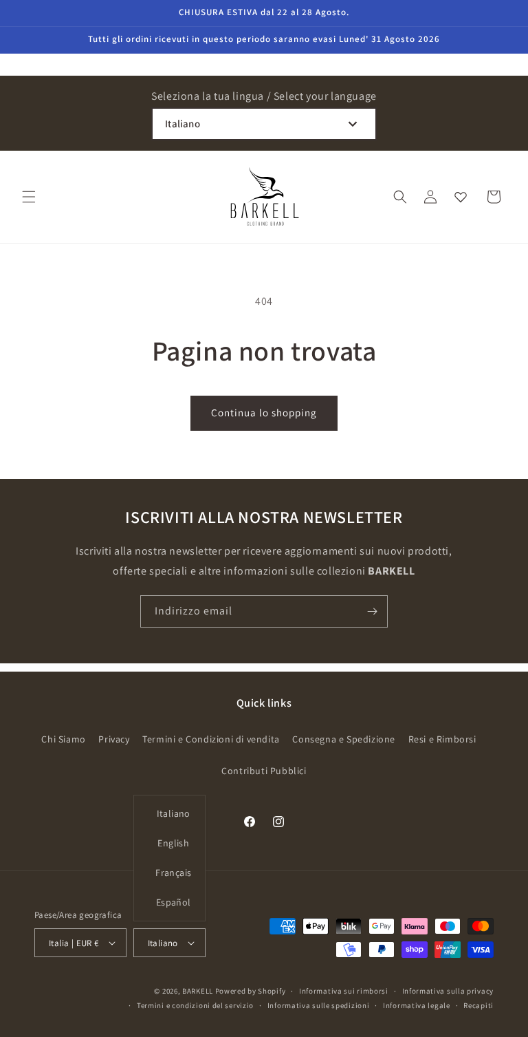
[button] (29, 197)
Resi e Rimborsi (442, 739)
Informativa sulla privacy (448, 991)
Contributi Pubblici (263, 771)
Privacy (113, 739)
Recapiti (478, 1005)
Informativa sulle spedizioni (318, 1005)
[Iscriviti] (372, 611)
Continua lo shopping (264, 412)
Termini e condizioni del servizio (195, 1005)
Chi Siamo (63, 739)
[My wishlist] (461, 197)
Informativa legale (416, 1005)
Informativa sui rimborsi (343, 991)
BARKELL (197, 991)
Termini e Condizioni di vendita (211, 739)
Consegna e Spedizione (343, 739)
